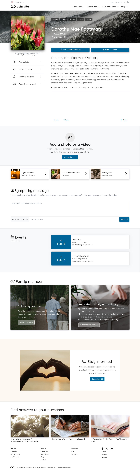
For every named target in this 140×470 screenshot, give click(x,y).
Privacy (104, 454)
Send (123, 219)
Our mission (44, 454)
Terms (104, 452)
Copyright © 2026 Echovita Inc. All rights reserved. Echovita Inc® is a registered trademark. (43, 467)
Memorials (44, 451)
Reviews (104, 457)
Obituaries (77, 7)
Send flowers (14, 457)
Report (125, 120)
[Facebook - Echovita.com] (102, 449)
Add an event (15, 241)
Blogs (42, 457)
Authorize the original (89, 325)
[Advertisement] (90, 104)
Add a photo (69, 157)
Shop (123, 7)
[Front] (20, 6)
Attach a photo (18, 219)
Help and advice (109, 7)
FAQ (112, 2)
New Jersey (69, 37)
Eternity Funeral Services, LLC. (27, 55)
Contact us (119, 2)
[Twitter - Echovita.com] (107, 449)
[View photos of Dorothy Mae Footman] (27, 33)
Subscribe (96, 379)
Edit (127, 19)
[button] (17, 2)
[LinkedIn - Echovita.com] (112, 449)
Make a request (26, 322)
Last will (43, 460)
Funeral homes (93, 7)
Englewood (58, 37)
